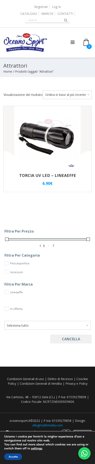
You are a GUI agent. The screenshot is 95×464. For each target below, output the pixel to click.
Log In (56, 7)
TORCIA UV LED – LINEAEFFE (47, 175)
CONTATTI (65, 13)
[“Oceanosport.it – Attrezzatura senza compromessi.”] (25, 51)
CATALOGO (28, 13)
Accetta (13, 456)
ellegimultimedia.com (47, 425)
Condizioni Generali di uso (25, 379)
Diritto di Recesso (60, 379)
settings (36, 449)
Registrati (41, 7)
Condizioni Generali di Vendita (41, 383)
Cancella (71, 339)
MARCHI (47, 13)
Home (7, 71)
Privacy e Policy (76, 383)
